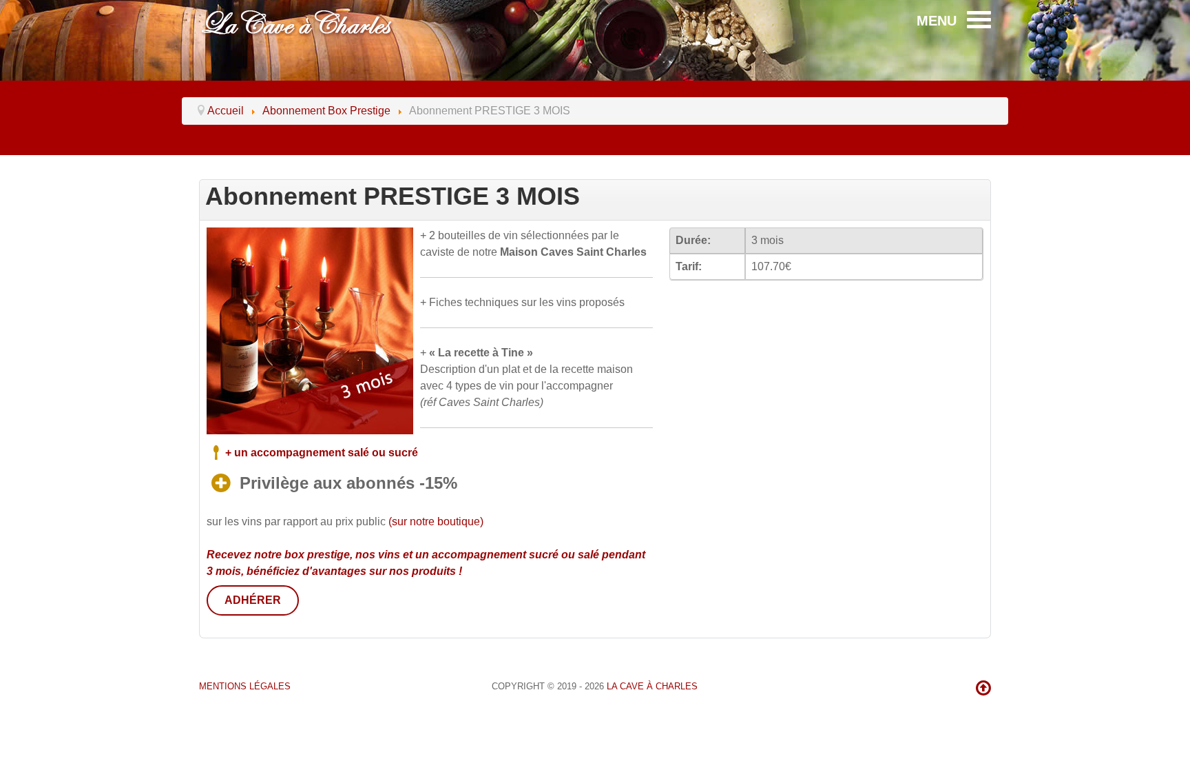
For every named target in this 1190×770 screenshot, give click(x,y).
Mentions (245, 686)
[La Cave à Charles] (299, 21)
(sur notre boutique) (435, 521)
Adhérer (253, 600)
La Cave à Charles (652, 686)
